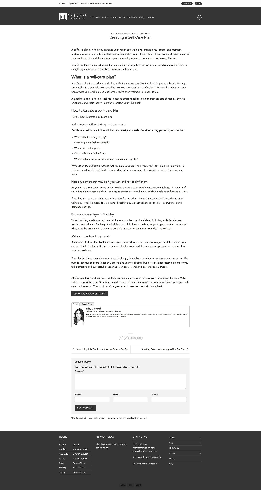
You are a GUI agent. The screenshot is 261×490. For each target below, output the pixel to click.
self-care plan (81, 49)
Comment (79, 371)
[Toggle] (200, 437)
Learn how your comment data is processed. (127, 418)
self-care (86, 250)
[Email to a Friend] (130, 338)
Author (75, 304)
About (131, 17)
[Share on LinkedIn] (140, 338)
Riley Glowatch (93, 308)
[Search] (199, 17)
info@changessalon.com (144, 447)
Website (155, 394)
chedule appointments (124, 282)
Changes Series (118, 286)
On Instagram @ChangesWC (146, 463)
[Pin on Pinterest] (135, 338)
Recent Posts (87, 304)
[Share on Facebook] (121, 338)
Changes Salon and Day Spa (90, 278)
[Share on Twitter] (126, 338)
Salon (94, 17)
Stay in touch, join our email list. (147, 457)
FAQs (142, 17)
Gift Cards (118, 17)
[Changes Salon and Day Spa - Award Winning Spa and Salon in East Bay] (72, 16)
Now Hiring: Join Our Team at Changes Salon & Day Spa (102, 349)
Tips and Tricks (143, 33)
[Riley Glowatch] (78, 316)
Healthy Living (130, 33)
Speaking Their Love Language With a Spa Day (163, 349)
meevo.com (151, 451)
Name (78, 394)
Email (116, 394)
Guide (120, 33)
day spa (114, 33)
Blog (150, 17)
